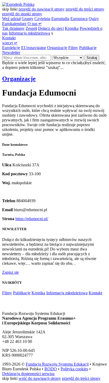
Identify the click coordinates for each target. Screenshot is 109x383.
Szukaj (92, 58)
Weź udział (11, 18)
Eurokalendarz (14, 23)
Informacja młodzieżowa (29, 33)
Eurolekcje (11, 47)
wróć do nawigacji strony (40, 378)
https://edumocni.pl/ (31, 218)
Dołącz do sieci (51, 28)
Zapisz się (10, 272)
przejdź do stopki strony (22, 14)
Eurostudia (60, 18)
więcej (9, 43)
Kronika (72, 28)
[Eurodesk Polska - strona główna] (18, 4)
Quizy (94, 18)
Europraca (79, 18)
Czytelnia (42, 18)
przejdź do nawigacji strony (42, 9)
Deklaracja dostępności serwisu (28, 373)
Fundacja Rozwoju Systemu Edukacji (57, 364)
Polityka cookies (74, 369)
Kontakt (9, 38)
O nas (35, 23)
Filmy (73, 47)
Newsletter (11, 52)
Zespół (31, 28)
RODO (50, 369)
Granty (27, 18)
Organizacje (57, 47)
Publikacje (88, 47)
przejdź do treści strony (85, 9)
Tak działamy (13, 28)
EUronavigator (33, 47)
